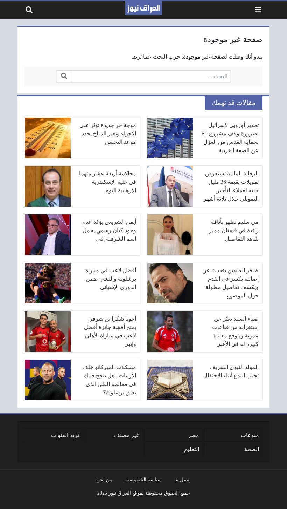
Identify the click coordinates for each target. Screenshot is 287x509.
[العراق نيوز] (143, 8)
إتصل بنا (182, 479)
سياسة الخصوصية (143, 479)
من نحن (104, 479)
